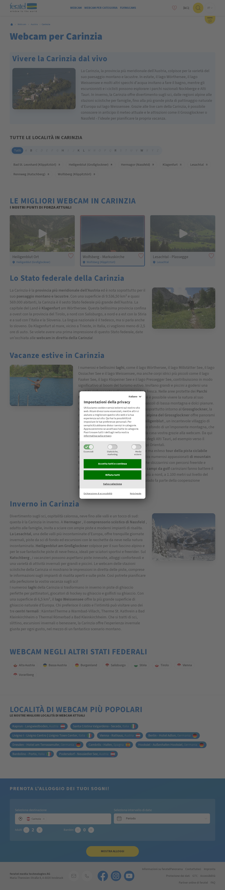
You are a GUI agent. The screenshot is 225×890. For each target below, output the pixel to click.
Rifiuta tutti (112, 475)
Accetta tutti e (112, 464)
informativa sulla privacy (97, 436)
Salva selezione (112, 484)
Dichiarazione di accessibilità (98, 493)
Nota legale (135, 493)
